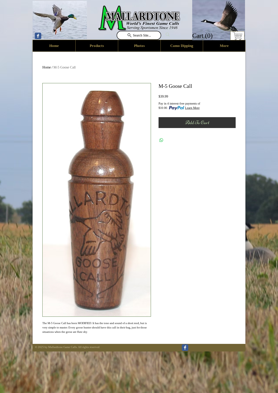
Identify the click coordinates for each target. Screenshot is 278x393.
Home (46, 67)
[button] (203, 35)
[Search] (167, 34)
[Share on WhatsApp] (161, 140)
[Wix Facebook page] (38, 36)
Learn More (192, 108)
